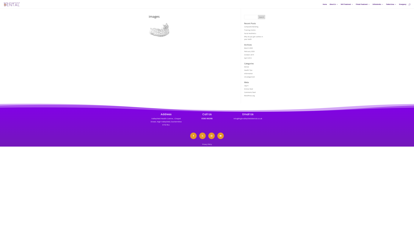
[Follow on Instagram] (211, 136)
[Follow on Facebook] (193, 136)
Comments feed (250, 92)
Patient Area (390, 4)
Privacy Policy (207, 144)
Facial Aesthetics (250, 33)
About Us (333, 4)
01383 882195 (207, 118)
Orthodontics (376, 4)
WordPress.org (249, 96)
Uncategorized (249, 77)
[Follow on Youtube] (220, 136)
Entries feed (248, 89)
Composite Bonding (251, 27)
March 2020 (248, 48)
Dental (246, 67)
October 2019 (249, 55)
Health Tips (248, 70)
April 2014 (248, 58)
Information (248, 73)
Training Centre (250, 30)
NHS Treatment (346, 4)
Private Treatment (362, 4)
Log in (246, 86)
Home (325, 4)
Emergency (402, 4)
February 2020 (249, 51)
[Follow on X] (202, 136)
